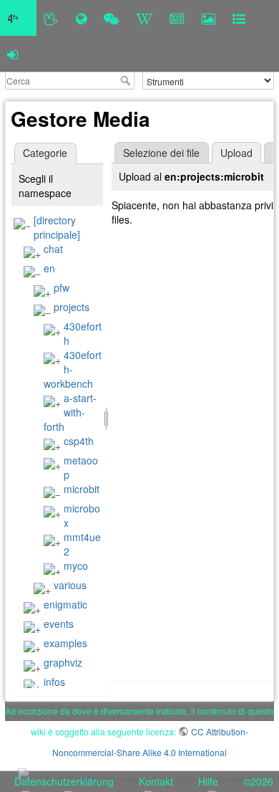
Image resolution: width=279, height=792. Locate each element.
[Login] (12, 54)
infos (54, 681)
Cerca (127, 80)
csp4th (79, 441)
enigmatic (65, 604)
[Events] (111, 18)
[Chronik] (81, 18)
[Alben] (208, 18)
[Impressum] (239, 18)
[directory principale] (57, 227)
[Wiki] (144, 18)
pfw (61, 287)
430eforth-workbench (73, 369)
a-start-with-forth (70, 412)
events (59, 623)
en (49, 268)
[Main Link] (18, 18)
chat (53, 249)
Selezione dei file (161, 152)
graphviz (63, 662)
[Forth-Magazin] (177, 18)
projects (71, 307)
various (70, 585)
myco (76, 565)
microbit (81, 489)
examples (65, 643)
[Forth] (51, 18)
